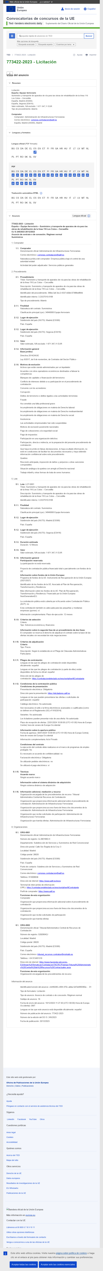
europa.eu (30, 1215)
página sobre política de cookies (71, 1253)
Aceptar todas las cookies (24, 1264)
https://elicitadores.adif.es (59, 693)
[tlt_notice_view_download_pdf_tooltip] (13, 175)
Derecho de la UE (13, 1173)
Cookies (9, 1137)
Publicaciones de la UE (16, 1193)
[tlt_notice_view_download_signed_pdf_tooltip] (35, 152)
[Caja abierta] (10, 74)
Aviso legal (11, 1132)
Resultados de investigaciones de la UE (23, 1183)
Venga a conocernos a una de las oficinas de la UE (28, 1242)
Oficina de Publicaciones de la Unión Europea (27, 1083)
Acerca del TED (13, 1155)
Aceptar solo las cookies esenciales (58, 1264)
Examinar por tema (64, 44)
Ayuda (9, 1101)
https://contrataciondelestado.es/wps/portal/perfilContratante (58, 678)
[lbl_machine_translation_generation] (41, 193)
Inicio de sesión (72, 9)
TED (8, 55)
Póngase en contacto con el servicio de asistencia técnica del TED (34, 1106)
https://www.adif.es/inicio (50, 881)
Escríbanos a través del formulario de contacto (26, 1237)
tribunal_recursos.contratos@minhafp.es (55, 954)
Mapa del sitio (12, 1160)
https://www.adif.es (46, 891)
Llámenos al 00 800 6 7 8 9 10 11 (20, 1227)
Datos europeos (13, 1178)
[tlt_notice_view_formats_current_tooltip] (88, 216)
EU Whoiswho (12, 1188)
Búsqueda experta (45, 44)
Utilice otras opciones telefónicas (20, 1232)
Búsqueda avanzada (26, 44)
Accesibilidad (11, 1142)
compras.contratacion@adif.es (44, 120)
